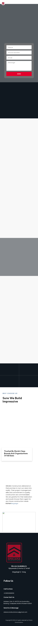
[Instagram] (8, 584)
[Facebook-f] (4, 584)
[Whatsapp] (11, 584)
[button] (36, 2)
